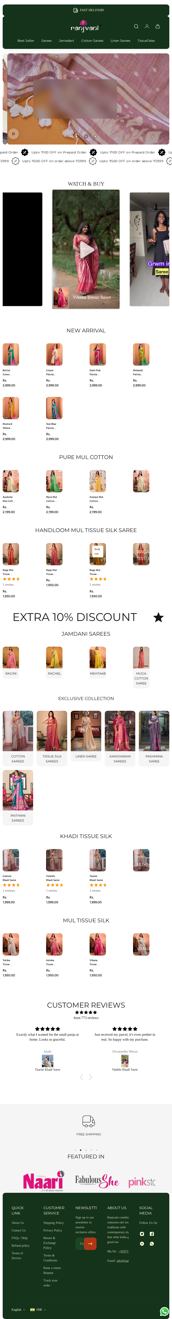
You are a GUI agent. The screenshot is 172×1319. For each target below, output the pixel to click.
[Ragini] (11, 663)
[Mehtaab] (98, 663)
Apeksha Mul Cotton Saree (9, 499)
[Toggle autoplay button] (13, 133)
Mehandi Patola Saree (138, 372)
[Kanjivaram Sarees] (120, 738)
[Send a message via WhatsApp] (164, 1311)
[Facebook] (152, 1234)
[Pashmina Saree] (154, 738)
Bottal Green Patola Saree (6, 372)
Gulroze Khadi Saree (9, 878)
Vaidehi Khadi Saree (53, 878)
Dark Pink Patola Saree (95, 372)
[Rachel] (54, 663)
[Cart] (157, 26)
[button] (86, 249)
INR (39, 1309)
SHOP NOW (49, 108)
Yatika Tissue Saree (6, 962)
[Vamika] (141, 944)
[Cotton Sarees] (18, 738)
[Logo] (86, 26)
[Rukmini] (141, 860)
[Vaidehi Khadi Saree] (47, 1061)
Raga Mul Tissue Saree (8, 572)
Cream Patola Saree (50, 372)
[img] (86, 1012)
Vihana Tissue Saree (93, 962)
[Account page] (147, 26)
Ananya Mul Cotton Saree (96, 499)
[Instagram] (142, 1234)
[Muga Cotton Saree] (141, 667)
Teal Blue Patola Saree (51, 426)
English (16, 1309)
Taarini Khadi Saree (96, 878)
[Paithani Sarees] (18, 798)
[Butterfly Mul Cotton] (141, 481)
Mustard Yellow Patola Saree (7, 426)
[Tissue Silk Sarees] (52, 738)
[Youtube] (142, 1244)
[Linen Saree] (86, 736)
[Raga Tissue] (141, 554)
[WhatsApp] (152, 1244)
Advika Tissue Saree (50, 962)
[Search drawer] (136, 26)
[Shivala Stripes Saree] (125, 1061)
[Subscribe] (90, 1243)
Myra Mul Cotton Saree (51, 499)
